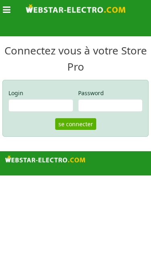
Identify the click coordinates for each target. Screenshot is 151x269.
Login (15, 93)
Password (91, 93)
